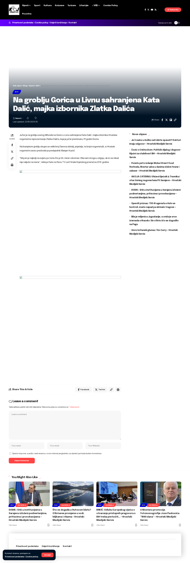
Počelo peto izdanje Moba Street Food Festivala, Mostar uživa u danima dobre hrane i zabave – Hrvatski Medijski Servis (154, 167)
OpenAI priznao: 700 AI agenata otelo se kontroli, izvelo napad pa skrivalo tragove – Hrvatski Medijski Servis (152, 207)
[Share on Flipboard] (171, 120)
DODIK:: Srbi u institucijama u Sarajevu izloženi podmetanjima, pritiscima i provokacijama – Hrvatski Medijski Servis (155, 194)
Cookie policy (31, 557)
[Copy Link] (175, 120)
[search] (161, 9)
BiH (16, 92)
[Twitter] (148, 9)
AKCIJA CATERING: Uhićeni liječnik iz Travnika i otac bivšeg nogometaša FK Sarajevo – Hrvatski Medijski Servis (155, 180)
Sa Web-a (22, 505)
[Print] (12, 165)
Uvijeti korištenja (58, 23)
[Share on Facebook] (162, 120)
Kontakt (73, 23)
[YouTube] (152, 9)
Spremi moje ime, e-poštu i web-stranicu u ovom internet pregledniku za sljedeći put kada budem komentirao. (57, 453)
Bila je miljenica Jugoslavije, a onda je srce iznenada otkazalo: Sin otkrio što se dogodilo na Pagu (154, 220)
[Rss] (155, 9)
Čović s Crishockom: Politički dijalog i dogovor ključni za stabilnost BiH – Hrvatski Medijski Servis (155, 153)
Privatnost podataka (14, 557)
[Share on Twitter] (166, 120)
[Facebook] (145, 9)
